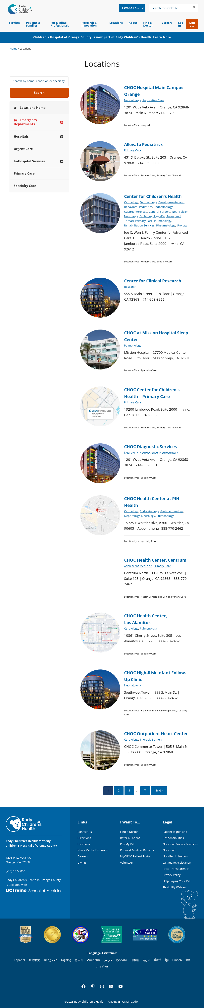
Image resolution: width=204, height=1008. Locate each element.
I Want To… (130, 8)
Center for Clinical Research (152, 281)
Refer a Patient (130, 838)
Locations (116, 23)
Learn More (162, 37)
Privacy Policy (171, 875)
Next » (159, 790)
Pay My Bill (127, 844)
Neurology (131, 216)
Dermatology (148, 202)
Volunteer (126, 862)
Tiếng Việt (50, 960)
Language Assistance (177, 862)
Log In (180, 24)
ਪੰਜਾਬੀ (157, 960)
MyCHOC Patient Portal (135, 856)
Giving (81, 862)
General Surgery (159, 212)
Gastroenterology (135, 212)
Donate (192, 24)
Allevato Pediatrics (143, 144)
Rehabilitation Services (139, 225)
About (133, 23)
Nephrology (179, 212)
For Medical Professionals (60, 24)
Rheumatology (165, 225)
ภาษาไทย (102, 966)
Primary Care (132, 150)
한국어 (79, 960)
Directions (84, 838)
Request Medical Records (137, 850)
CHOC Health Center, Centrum (155, 560)
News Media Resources (93, 850)
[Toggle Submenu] (62, 122)
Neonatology (132, 100)
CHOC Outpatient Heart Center (156, 733)
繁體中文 (34, 960)
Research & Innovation (89, 24)
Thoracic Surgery (151, 739)
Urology (182, 225)
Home (13, 48)
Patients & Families (33, 24)
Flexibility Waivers (175, 887)
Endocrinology (163, 207)
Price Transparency (175, 869)
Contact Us (84, 832)
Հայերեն (93, 960)
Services (14, 23)
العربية (146, 960)
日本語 (134, 960)
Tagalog (66, 960)
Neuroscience (148, 452)
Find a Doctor (148, 24)
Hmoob (177, 960)
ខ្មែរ (167, 960)
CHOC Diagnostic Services (150, 446)
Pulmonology (162, 221)
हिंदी (188, 960)
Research (130, 287)
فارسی (108, 960)
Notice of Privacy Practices (180, 844)
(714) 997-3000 (15, 871)
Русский (121, 960)
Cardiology (131, 202)
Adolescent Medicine (138, 566)
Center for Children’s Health (153, 196)
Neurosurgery (168, 452)
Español (19, 960)
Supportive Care (153, 100)
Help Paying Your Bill (176, 881)
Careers (167, 23)
